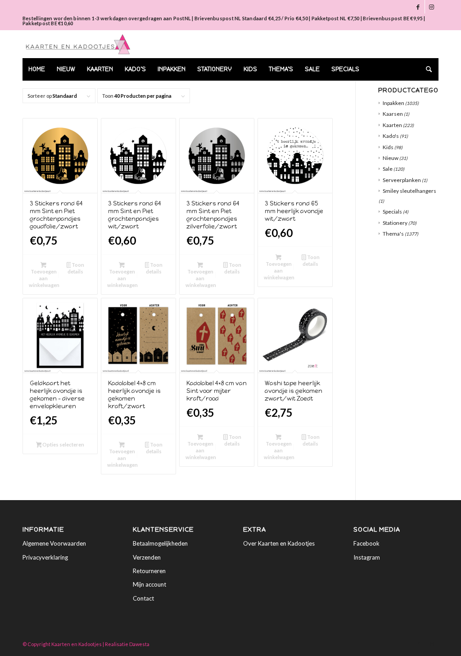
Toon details (76, 268)
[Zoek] (426, 69)
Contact (143, 598)
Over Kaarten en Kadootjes (279, 543)
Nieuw (390, 158)
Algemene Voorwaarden (54, 543)
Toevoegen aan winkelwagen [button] (44, 278)
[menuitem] (37, 69)
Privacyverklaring (45, 557)
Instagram (366, 557)
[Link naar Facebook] (418, 7)
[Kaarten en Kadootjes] (78, 44)
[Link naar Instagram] (431, 7)
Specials (392, 211)
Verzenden (147, 557)
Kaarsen (393, 113)
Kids (388, 147)
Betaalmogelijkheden (160, 543)
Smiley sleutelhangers (409, 190)
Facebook (366, 543)
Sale (388, 168)
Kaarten (392, 125)
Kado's (391, 135)
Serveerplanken (402, 180)
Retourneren (149, 570)
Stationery (395, 222)
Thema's (393, 233)
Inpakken (393, 103)
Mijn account (149, 584)
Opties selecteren (62, 444)
